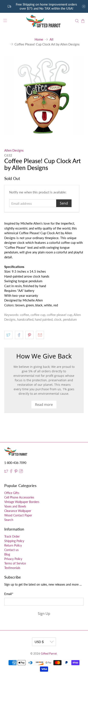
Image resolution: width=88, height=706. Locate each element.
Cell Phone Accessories (19, 497)
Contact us (11, 550)
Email (8, 594)
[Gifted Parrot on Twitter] (6, 472)
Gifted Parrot (49, 653)
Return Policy (13, 545)
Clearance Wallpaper (17, 511)
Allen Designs (14, 150)
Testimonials (12, 568)
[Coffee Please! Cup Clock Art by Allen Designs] (44, 95)
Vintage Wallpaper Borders (21, 502)
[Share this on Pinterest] (29, 335)
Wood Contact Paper (18, 515)
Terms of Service (15, 563)
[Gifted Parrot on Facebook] (11, 472)
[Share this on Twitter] (8, 335)
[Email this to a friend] (40, 335)
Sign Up (44, 613)
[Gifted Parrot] (44, 21)
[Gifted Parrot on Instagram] (21, 472)
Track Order (12, 536)
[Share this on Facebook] (19, 335)
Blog (7, 554)
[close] (84, 6)
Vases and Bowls (15, 506)
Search (8, 520)
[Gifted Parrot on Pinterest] (16, 472)
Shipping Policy (14, 541)
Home (39, 39)
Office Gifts (11, 493)
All (51, 39)
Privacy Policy (13, 559)
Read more (44, 404)
